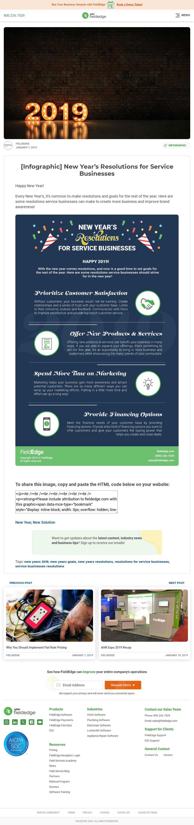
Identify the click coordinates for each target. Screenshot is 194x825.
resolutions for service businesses (142, 561)
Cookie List (123, 812)
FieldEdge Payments (61, 720)
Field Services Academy (63, 760)
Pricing (53, 750)
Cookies (104, 812)
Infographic (177, 145)
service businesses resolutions (39, 566)
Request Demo (121, 685)
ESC (51, 730)
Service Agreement (48, 812)
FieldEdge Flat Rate (60, 725)
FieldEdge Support (155, 735)
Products (56, 709)
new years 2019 (36, 561)
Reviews (54, 786)
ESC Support (152, 740)
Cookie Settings (147, 812)
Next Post (177, 583)
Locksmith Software (99, 730)
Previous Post (20, 583)
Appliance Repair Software (102, 735)
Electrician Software (99, 725)
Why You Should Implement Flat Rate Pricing (36, 647)
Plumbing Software (98, 720)
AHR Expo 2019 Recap (116, 647)
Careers (168, 755)
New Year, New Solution (35, 522)
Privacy (87, 812)
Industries (94, 709)
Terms (71, 812)
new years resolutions (95, 561)
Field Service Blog (59, 771)
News (52, 765)
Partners (54, 776)
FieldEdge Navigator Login (64, 755)
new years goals (63, 561)
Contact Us (151, 755)
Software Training (59, 792)
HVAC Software (96, 714)
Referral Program (59, 781)
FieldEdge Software (60, 714)
